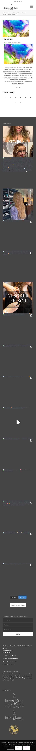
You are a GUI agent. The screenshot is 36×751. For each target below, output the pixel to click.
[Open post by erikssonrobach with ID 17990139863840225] (18, 328)
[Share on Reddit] (15, 102)
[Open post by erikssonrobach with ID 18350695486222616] (18, 266)
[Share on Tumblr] (25, 97)
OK (18, 747)
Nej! (26, 747)
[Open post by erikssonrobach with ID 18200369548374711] (18, 204)
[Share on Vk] (30, 97)
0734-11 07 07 (18, 1)
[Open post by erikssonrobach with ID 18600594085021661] (18, 578)
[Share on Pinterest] (15, 97)
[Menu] (30, 6)
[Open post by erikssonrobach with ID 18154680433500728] (18, 297)
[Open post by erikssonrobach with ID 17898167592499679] (18, 484)
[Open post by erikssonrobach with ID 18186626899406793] (18, 235)
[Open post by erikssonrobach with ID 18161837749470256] (18, 141)
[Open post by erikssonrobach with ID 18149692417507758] (18, 391)
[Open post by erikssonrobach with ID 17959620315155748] (18, 422)
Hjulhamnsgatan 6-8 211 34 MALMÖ (8, 650)
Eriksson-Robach (7, 42)
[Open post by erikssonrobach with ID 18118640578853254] (18, 360)
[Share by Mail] (20, 102)
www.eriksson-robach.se (11, 658)
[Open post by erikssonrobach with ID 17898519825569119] (18, 172)
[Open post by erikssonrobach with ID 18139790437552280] (18, 516)
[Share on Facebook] (5, 97)
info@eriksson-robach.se (11, 662)
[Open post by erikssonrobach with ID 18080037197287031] (18, 453)
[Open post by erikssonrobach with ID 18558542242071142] (18, 547)
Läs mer (10, 747)
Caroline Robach (16, 42)
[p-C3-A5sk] (16, 28)
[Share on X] (10, 97)
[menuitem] (30, 6)
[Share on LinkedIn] (20, 97)
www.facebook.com (10, 665)
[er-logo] (15, 6)
